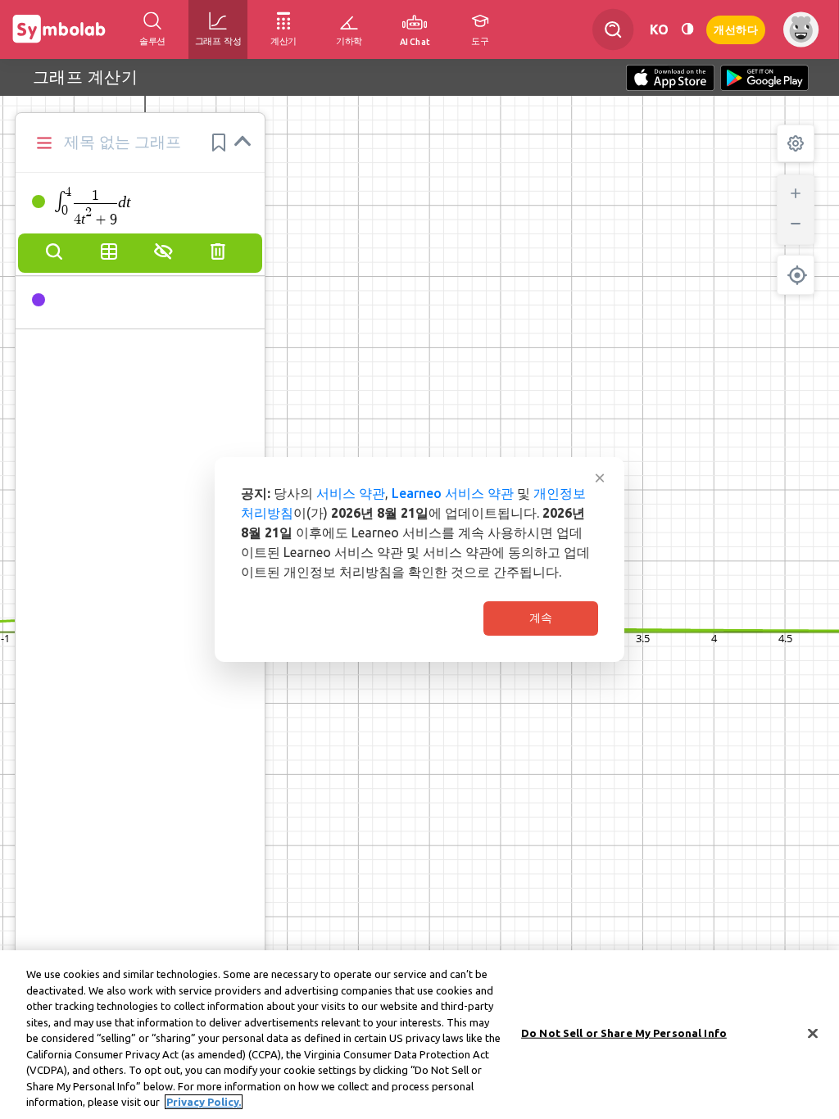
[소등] (687, 29)
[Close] (813, 1034)
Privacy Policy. (203, 1102)
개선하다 (736, 28)
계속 (540, 617)
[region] (419, 1034)
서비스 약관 (350, 493)
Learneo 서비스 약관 (453, 493)
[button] (219, 142)
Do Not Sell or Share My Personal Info (624, 1033)
